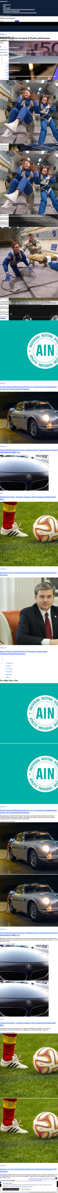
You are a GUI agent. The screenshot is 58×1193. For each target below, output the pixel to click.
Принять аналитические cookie (11, 1189)
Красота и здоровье (13, 70)
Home (4, 6)
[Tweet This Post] (30, 658)
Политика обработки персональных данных (19, 9)
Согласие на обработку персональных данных (20, 12)
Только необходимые (26, 1189)
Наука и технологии (13, 62)
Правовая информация (11, 11)
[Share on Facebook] (30, 657)
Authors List (6, 4)
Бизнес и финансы (12, 47)
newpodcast (3, 49)
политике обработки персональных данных (21, 1186)
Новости (9, 39)
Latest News (6, 8)
